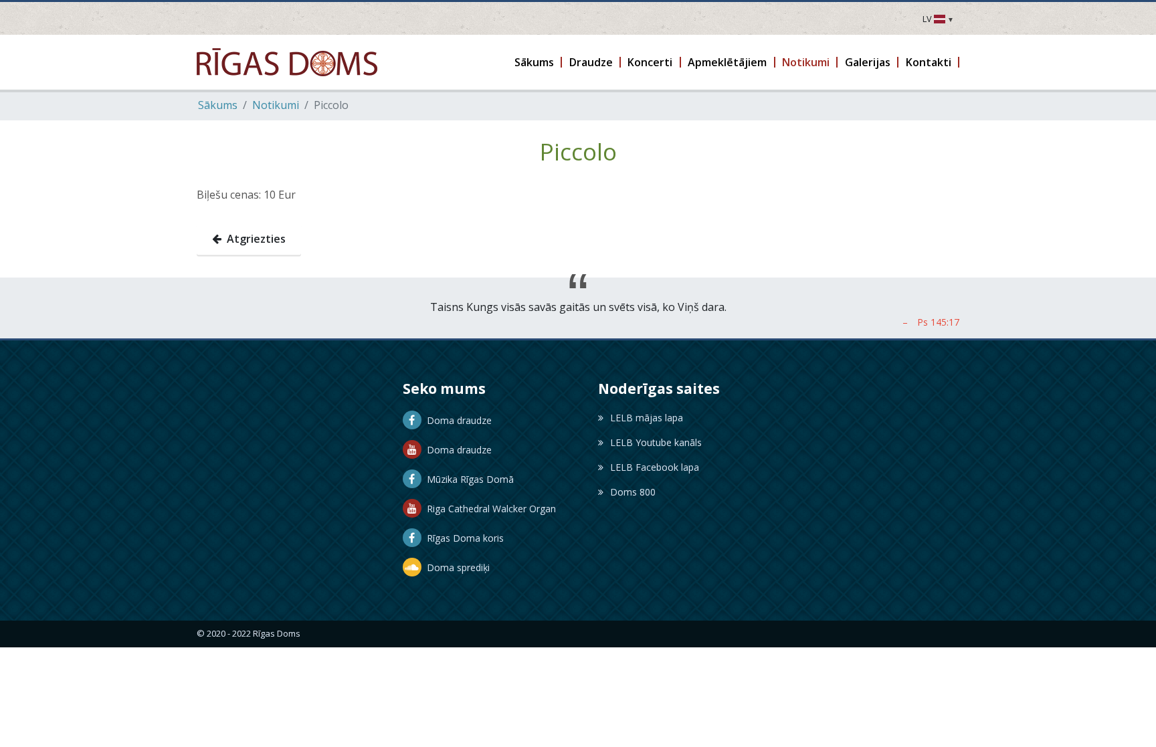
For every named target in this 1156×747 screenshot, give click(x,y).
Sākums (217, 105)
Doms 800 (633, 492)
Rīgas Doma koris (462, 538)
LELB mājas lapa (646, 417)
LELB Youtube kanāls (656, 442)
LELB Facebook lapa (654, 467)
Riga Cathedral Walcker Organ (488, 508)
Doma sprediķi (455, 567)
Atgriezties (253, 238)
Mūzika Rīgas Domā (467, 479)
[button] (535, 62)
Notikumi (275, 105)
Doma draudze (456, 420)
